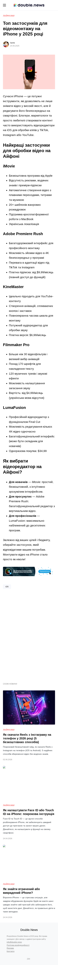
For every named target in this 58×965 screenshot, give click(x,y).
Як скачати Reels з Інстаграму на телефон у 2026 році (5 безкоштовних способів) (27, 738)
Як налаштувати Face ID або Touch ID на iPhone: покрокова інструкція (28, 812)
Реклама (10, 948)
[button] (4, 5)
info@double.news (14, 942)
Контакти (10, 951)
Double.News (29, 929)
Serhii (12, 43)
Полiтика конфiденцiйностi (18, 945)
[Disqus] (29, 635)
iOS (7, 587)
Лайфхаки (9, 16)
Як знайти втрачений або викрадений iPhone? (21, 890)
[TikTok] (33, 959)
